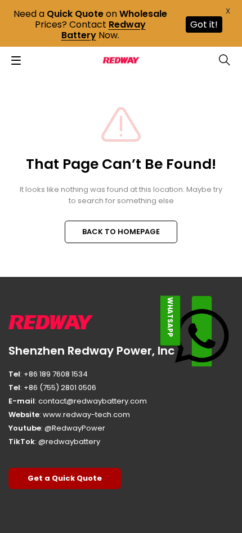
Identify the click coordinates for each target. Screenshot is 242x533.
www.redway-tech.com (86, 414)
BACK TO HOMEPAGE (121, 231)
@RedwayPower (74, 428)
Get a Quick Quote (65, 478)
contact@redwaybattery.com (92, 401)
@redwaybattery (69, 441)
